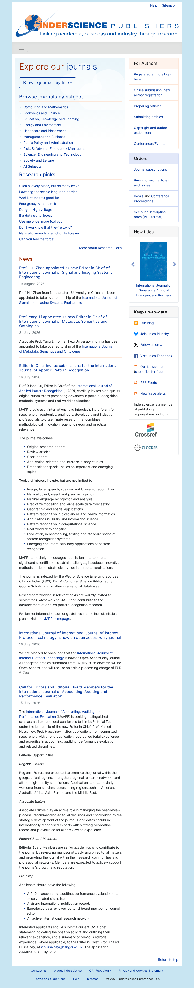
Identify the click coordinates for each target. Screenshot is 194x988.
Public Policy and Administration (48, 143)
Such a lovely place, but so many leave (49, 186)
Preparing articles (147, 106)
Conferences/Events (149, 143)
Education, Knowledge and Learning (51, 119)
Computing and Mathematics (45, 107)
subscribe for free (149, 372)
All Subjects (32, 166)
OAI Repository (100, 970)
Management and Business (44, 137)
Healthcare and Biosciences (44, 131)
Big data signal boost (35, 215)
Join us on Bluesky (154, 334)
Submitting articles (148, 117)
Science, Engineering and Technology (52, 154)
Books (138, 196)
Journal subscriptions (150, 169)
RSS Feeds (148, 382)
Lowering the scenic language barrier (48, 192)
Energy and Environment (42, 125)
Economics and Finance (41, 113)
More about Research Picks (100, 248)
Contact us (39, 970)
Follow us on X (151, 345)
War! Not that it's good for (39, 198)
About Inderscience (68, 970)
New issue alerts (153, 393)
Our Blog (147, 323)
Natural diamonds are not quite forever (49, 233)
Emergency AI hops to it (37, 204)
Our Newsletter (152, 367)
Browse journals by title (46, 82)
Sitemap (168, 5)
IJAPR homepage (56, 619)
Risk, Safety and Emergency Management (55, 148)
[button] (133, 264)
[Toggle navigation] (22, 48)
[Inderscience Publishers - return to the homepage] (97, 20)
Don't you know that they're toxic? (45, 227)
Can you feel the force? (37, 239)
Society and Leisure (38, 160)
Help (153, 5)
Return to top (168, 959)
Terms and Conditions (50, 979)
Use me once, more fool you (40, 221)
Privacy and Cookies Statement (141, 970)
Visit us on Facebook (156, 356)
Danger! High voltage (35, 209)
